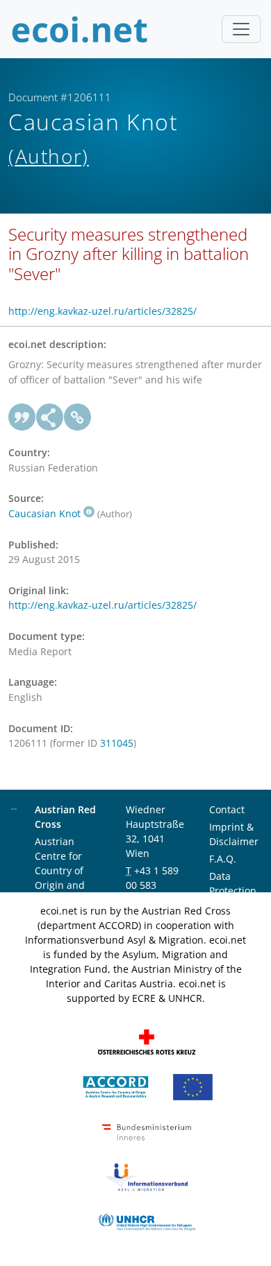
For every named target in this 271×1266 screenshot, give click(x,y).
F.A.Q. (222, 858)
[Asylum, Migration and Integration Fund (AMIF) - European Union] (192, 1086)
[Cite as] (22, 417)
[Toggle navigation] (241, 29)
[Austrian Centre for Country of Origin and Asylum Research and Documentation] (115, 1086)
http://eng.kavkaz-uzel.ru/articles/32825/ (102, 311)
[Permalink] (78, 417)
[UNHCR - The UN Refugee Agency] (146, 1221)
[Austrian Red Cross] (147, 1041)
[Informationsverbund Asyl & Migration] (147, 1176)
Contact (227, 809)
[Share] (50, 417)
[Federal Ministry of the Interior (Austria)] (146, 1131)
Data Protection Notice (232, 890)
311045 (116, 742)
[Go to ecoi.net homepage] (79, 29)
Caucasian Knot (44, 513)
